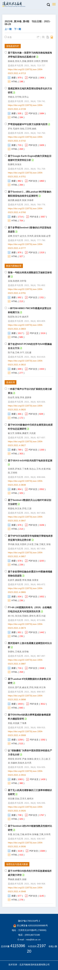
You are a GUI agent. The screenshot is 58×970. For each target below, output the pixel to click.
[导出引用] (38, 37)
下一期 (17, 29)
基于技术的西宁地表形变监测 (30, 460)
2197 (41, 945)
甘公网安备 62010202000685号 (32, 925)
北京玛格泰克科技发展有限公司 (34, 964)
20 (29, 951)
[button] (48, 5)
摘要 (13, 77)
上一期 (8, 29)
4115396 (17, 945)
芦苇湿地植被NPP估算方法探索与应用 (27, 124)
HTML (14, 81)
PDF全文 (33, 77)
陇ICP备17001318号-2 (29, 921)
